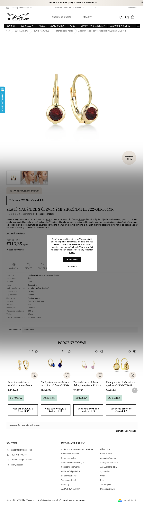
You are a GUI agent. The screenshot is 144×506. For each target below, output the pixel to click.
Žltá (28, 278)
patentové (70, 222)
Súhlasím (72, 259)
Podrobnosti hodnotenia (42, 214)
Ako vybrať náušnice (108, 462)
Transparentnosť (67, 480)
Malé (29, 282)
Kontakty (64, 484)
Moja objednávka (106, 489)
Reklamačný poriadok (69, 471)
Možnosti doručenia (14, 233)
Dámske (30, 308)
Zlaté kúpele (104, 484)
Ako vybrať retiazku (107, 467)
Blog (101, 480)
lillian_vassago (16, 465)
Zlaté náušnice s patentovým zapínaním (42, 275)
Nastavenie (71, 266)
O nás (101, 476)
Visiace (30, 295)
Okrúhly (30, 291)
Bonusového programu (28, 191)
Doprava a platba (67, 458)
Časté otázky (105, 454)
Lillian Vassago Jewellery (21, 460)
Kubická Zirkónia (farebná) (37, 288)
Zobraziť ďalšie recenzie (125, 431)
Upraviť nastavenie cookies (72, 500)
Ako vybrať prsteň (107, 458)
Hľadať (86, 17)
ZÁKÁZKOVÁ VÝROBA (69, 489)
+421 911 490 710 (18, 455)
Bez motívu (31, 285)
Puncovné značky (67, 476)
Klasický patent (33, 298)
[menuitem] (10, 26)
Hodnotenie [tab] (28, 330)
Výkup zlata (104, 471)
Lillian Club (104, 449)
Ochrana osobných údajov (71, 462)
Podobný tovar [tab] (13, 330)
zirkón (80, 219)
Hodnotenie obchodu (69, 454)
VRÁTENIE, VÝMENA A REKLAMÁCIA (68, 8)
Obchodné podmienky (69, 467)
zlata (47, 219)
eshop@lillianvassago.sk (20, 450)
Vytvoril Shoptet (130, 500)
